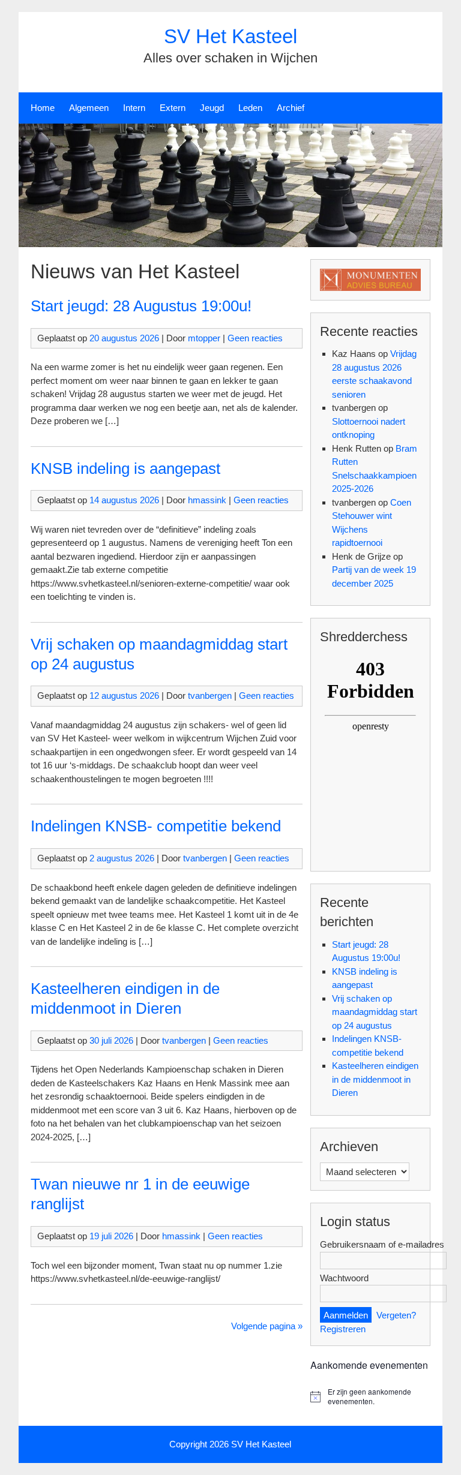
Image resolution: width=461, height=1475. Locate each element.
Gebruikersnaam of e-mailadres (382, 1244)
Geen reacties (255, 338)
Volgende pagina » (267, 1326)
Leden (250, 108)
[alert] (370, 1397)
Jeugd (212, 108)
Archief (290, 108)
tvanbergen (210, 695)
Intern (134, 108)
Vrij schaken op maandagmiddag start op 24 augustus (374, 1012)
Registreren (343, 1329)
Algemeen (89, 108)
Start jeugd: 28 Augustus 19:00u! (141, 306)
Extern (172, 108)
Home (43, 108)
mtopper (204, 338)
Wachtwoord (344, 1278)
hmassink (207, 500)
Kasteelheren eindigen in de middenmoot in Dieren (375, 1079)
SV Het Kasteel (230, 36)
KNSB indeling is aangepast (125, 468)
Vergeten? (396, 1315)
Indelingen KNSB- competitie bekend (156, 826)
